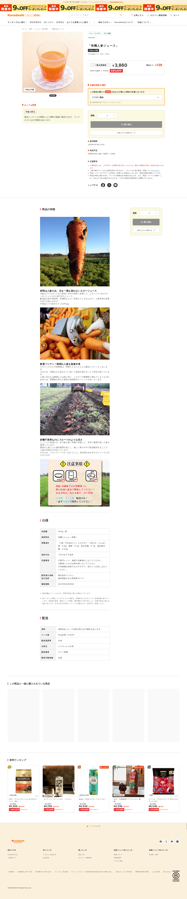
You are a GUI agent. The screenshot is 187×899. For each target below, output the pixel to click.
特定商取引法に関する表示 (43, 871)
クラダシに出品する (49, 854)
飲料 (30, 29)
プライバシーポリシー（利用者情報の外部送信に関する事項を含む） (92, 871)
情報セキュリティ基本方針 (124, 871)
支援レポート (118, 854)
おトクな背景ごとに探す (77, 22)
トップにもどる (94, 826)
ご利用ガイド (12, 858)
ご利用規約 (11, 871)
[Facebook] (161, 841)
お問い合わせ (167, 871)
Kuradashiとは (13, 854)
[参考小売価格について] (101, 71)
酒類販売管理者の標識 (142, 871)
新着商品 (60, 22)
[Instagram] (177, 841)
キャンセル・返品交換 (61, 871)
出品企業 (46, 858)
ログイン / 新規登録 (33, 15)
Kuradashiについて (124, 22)
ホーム (24, 29)
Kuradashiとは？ (116, 2)
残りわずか (49, 22)
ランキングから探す (16, 22)
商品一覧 (81, 854)
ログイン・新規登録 (85, 858)
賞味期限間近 (35, 22)
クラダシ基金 (118, 861)
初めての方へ (104, 22)
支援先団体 (117, 858)
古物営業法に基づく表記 (24, 871)
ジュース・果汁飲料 (41, 29)
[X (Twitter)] (166, 841)
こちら (156, 170)
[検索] (121, 15)
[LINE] (172, 841)
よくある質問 (156, 871)
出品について (143, 22)
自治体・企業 (153, 854)
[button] (26, 809)
